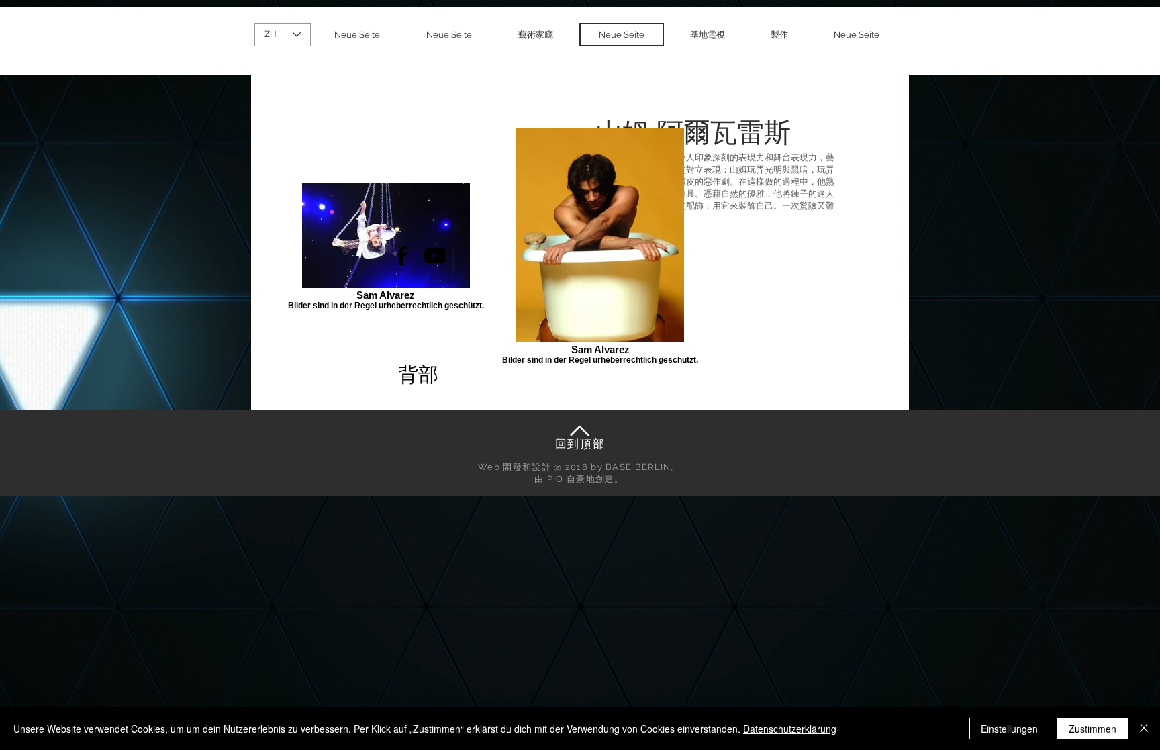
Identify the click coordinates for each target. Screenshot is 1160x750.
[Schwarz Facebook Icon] (402, 255)
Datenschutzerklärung (789, 728)
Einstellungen (1009, 728)
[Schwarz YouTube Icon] (435, 255)
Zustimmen (1092, 728)
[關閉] (1144, 728)
